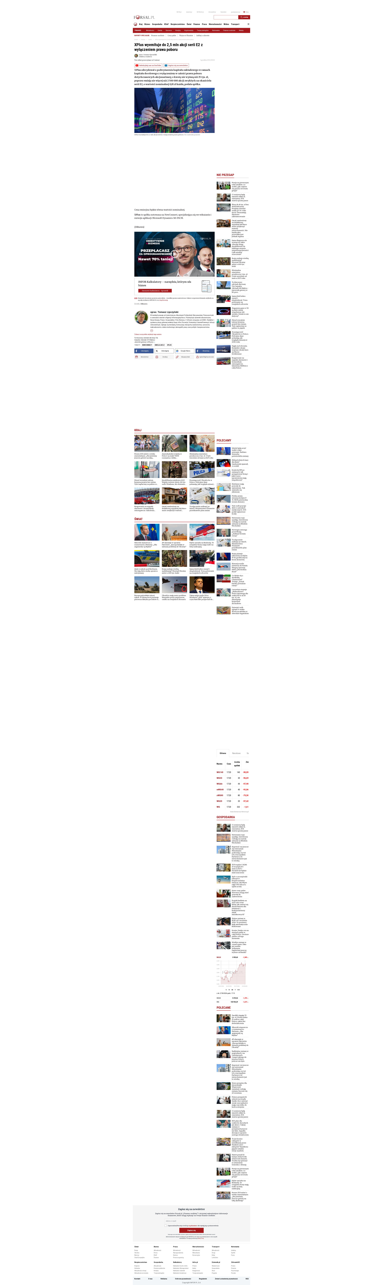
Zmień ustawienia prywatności (226, 1279)
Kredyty (178, 30)
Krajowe (137, 1266)
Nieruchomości (198, 1247)
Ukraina (136, 1253)
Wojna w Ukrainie (186, 35)
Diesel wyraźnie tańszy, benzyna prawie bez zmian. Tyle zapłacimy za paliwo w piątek (145, 482)
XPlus (169, 345)
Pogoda (214, 1273)
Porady (233, 1273)
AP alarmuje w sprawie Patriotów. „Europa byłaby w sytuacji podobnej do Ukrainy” (174, 545)
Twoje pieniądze (203, 30)
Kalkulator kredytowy (179, 1273)
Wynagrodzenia (178, 1253)
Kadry (194, 1268)
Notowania (216, 30)
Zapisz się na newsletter (178, 65)
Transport (215, 1247)
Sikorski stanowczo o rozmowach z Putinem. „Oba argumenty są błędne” (145, 545)
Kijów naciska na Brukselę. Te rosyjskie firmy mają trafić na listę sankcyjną (202, 545)
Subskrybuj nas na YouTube (150, 65)
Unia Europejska (139, 1257)
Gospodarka (158, 1262)
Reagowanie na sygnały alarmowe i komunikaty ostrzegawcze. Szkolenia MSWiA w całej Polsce (144, 508)
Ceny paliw (172, 35)
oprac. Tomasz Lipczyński (148, 56)
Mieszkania (196, 1253)
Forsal (136, 39)
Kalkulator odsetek (179, 1270)
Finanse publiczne (159, 1268)
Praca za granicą (178, 1257)
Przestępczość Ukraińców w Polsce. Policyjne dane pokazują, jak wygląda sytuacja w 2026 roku (202, 482)
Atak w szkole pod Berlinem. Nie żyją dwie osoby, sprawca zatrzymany (145, 571)
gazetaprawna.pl (235, 12)
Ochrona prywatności (183, 1279)
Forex (233, 1255)
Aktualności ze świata (141, 1273)
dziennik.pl (189, 12)
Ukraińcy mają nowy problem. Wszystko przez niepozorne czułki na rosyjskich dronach (174, 597)
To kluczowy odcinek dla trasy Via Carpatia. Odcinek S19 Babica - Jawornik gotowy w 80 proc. (146, 340)
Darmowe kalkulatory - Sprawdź (155, 291)
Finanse (138, 30)
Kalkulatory (177, 1262)
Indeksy (233, 1250)
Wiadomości (216, 1266)
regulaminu (192, 1226)
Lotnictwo (215, 1257)
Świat (136, 1247)
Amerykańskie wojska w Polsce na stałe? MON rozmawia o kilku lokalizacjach (172, 456)
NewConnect (147, 345)
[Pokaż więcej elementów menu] (248, 24)
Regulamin (203, 1279)
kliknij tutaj (201, 1238)
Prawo (194, 1266)
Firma (155, 1253)
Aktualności (150, 30)
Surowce (169, 30)
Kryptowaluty (188, 30)
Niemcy (136, 1255)
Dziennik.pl (216, 1262)
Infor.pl (195, 1262)
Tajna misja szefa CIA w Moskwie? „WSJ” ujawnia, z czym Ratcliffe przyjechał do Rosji (201, 597)
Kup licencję (163, 300)
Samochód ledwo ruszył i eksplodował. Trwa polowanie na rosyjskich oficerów (202, 571)
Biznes (156, 1247)
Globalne (137, 1268)
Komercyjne (196, 1255)
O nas (150, 1279)
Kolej (213, 1255)
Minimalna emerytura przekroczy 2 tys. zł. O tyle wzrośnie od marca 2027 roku (201, 456)
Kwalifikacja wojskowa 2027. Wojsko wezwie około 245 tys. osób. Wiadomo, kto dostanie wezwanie (174, 482)
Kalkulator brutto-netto (180, 1266)
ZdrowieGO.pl (212, 12)
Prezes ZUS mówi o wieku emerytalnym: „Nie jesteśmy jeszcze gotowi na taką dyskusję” (145, 456)
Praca (175, 1247)
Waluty (241, 30)
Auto (213, 1270)
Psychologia (235, 1270)
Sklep (247, 12)
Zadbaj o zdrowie (202, 35)
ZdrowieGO (235, 1262)
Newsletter (223, 12)
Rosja (136, 1250)
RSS (247, 1279)
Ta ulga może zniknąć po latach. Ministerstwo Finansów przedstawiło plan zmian (202, 508)
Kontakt (137, 1279)
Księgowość (196, 1270)
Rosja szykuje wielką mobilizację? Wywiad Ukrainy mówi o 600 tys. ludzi (174, 571)
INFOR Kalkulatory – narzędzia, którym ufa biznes (164, 283)
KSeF (155, 1255)
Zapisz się (191, 1230)
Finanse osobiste (229, 30)
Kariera (175, 1255)
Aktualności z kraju (140, 1270)
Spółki (233, 1253)
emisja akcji (159, 345)
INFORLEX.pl (200, 12)
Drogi (213, 1253)
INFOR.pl (179, 12)
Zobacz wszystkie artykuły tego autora (147, 334)
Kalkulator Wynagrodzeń (181, 1268)
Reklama (164, 1279)
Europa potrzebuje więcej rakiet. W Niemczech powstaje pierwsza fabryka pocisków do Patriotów (146, 597)
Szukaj (245, 17)
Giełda (160, 30)
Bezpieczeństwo (140, 1262)
